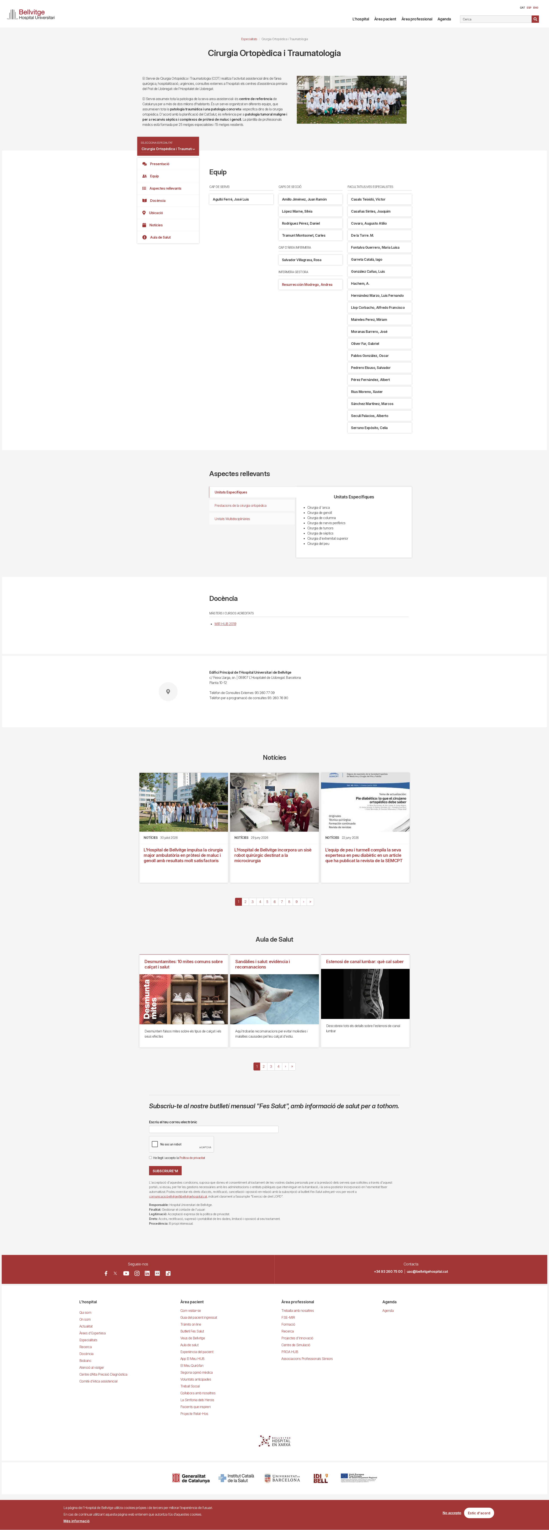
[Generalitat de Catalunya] (191, 1478)
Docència (157, 200)
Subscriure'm (165, 1171)
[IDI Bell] (320, 1478)
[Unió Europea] (359, 1478)
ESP (529, 7)
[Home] (32, 14)
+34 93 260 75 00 (388, 1271)
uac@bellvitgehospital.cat (427, 1271)
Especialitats (249, 39)
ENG (535, 7)
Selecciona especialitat (157, 142)
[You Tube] (126, 1273)
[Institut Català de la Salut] (236, 1478)
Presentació (159, 164)
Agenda (444, 19)
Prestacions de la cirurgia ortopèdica (240, 505)
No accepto (452, 1513)
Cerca (535, 19)
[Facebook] (106, 1273)
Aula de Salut (160, 237)
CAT (522, 7)
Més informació (76, 1521)
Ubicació (156, 213)
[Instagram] (137, 1273)
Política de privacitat (192, 1158)
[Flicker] (157, 1273)
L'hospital (361, 19)
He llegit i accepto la (179, 1158)
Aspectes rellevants (165, 188)
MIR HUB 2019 (225, 624)
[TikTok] (168, 1273)
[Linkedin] (147, 1273)
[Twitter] (115, 1273)
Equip (154, 176)
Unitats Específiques (231, 492)
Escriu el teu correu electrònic (173, 1122)
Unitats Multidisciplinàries (232, 519)
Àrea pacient (385, 19)
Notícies (156, 225)
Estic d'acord (479, 1513)
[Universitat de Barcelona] (282, 1478)
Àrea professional (416, 19)
